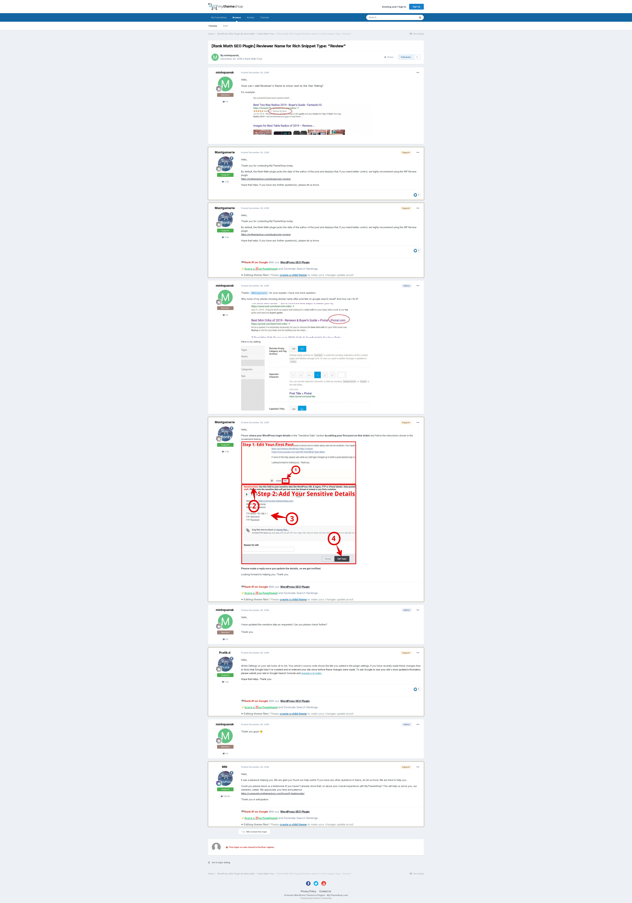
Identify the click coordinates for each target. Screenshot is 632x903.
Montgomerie (225, 152)
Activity (250, 17)
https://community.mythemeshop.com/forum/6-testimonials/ (272, 793)
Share (389, 57)
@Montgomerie (259, 293)
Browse (237, 17)
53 (226, 101)
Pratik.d (224, 652)
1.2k (226, 681)
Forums (213, 25)
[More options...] (418, 73)
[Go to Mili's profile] (225, 778)
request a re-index (311, 673)
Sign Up (416, 6)
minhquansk (231, 55)
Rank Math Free (253, 58)
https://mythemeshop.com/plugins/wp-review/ (266, 179)
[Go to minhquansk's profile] (215, 57)
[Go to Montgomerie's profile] (225, 163)
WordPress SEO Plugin (295, 262)
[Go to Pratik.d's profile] (225, 664)
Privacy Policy (308, 891)
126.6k (226, 796)
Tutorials (264, 17)
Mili (224, 767)
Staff (225, 25)
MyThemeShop (219, 17)
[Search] (420, 17)
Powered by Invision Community (316, 898)
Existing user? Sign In (394, 6)
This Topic (407, 17)
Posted (255, 72)
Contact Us (325, 891)
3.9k (226, 181)
